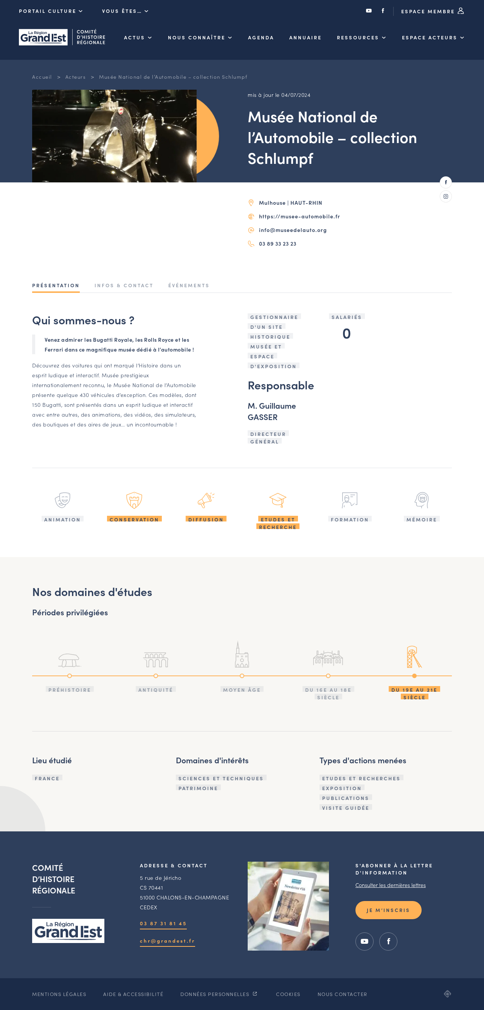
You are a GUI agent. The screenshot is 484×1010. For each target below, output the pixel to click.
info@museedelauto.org (293, 229)
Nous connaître (196, 37)
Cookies (288, 994)
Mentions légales (59, 994)
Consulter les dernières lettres (390, 885)
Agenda (261, 37)
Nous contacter (343, 994)
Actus (134, 37)
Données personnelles (215, 994)
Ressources (358, 37)
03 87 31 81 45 (163, 923)
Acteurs (75, 76)
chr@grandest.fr (167, 940)
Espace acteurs (430, 37)
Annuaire (305, 37)
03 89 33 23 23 (277, 243)
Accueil (42, 76)
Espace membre (429, 11)
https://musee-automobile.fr (299, 216)
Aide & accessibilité (133, 994)
